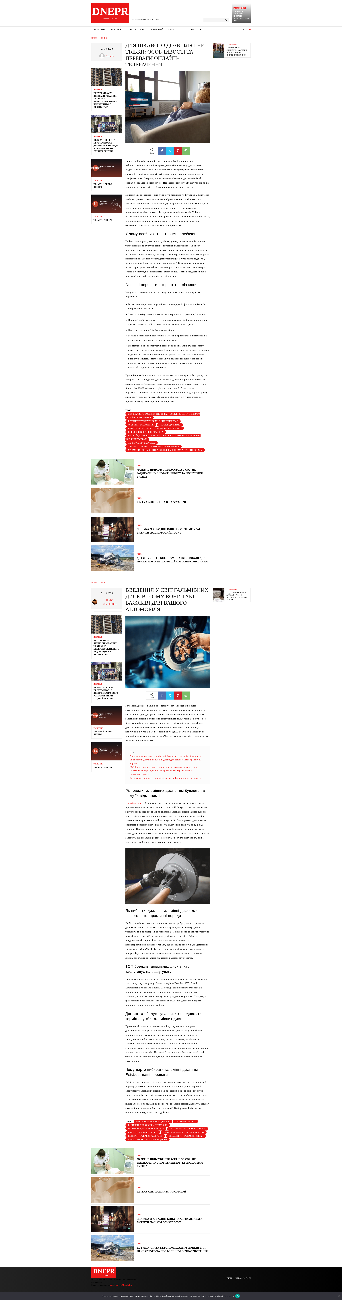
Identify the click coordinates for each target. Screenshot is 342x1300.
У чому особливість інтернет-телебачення (153, 446)
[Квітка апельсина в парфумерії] (112, 500)
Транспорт (98, 181)
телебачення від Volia (141, 443)
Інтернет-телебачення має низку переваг (153, 421)
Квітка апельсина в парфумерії (161, 502)
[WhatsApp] (186, 151)
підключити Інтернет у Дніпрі (145, 432)
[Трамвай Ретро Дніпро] (106, 168)
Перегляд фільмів (170, 425)
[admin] (102, 56)
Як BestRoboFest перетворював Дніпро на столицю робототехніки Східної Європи (106, 145)
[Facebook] (162, 151)
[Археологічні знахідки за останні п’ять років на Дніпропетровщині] (218, 50)
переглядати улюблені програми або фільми (154, 428)
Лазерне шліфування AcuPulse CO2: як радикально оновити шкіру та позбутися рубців (170, 473)
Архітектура (239, 8)
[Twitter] (170, 151)
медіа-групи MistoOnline (121, 1285)
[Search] (226, 20)
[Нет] (338, 1296)
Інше (104, 38)
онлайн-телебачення (141, 425)
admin (110, 56)
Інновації (98, 90)
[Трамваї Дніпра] (106, 204)
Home (94, 38)
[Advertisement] (233, 79)
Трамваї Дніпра (103, 220)
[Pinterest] (178, 151)
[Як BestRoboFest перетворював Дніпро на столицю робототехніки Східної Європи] (106, 124)
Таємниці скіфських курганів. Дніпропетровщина (241, 16)
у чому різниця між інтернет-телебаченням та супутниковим (165, 450)
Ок (237, 1296)
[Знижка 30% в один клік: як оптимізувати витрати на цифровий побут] (112, 529)
